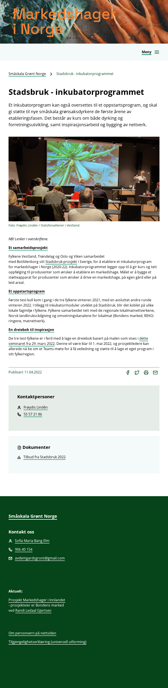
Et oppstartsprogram (27, 291)
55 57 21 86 (33, 414)
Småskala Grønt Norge (27, 73)
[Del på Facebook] (128, 372)
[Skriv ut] (146, 372)
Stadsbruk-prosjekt (61, 261)
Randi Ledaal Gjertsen (33, 610)
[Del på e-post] (155, 372)
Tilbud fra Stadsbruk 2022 (44, 457)
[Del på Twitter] (137, 372)
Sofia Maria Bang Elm (32, 540)
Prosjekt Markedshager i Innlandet (37, 600)
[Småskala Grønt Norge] (84, 22)
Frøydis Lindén (36, 407)
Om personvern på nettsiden (32, 633)
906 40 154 (23, 549)
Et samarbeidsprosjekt (28, 247)
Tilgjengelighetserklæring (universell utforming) (47, 641)
